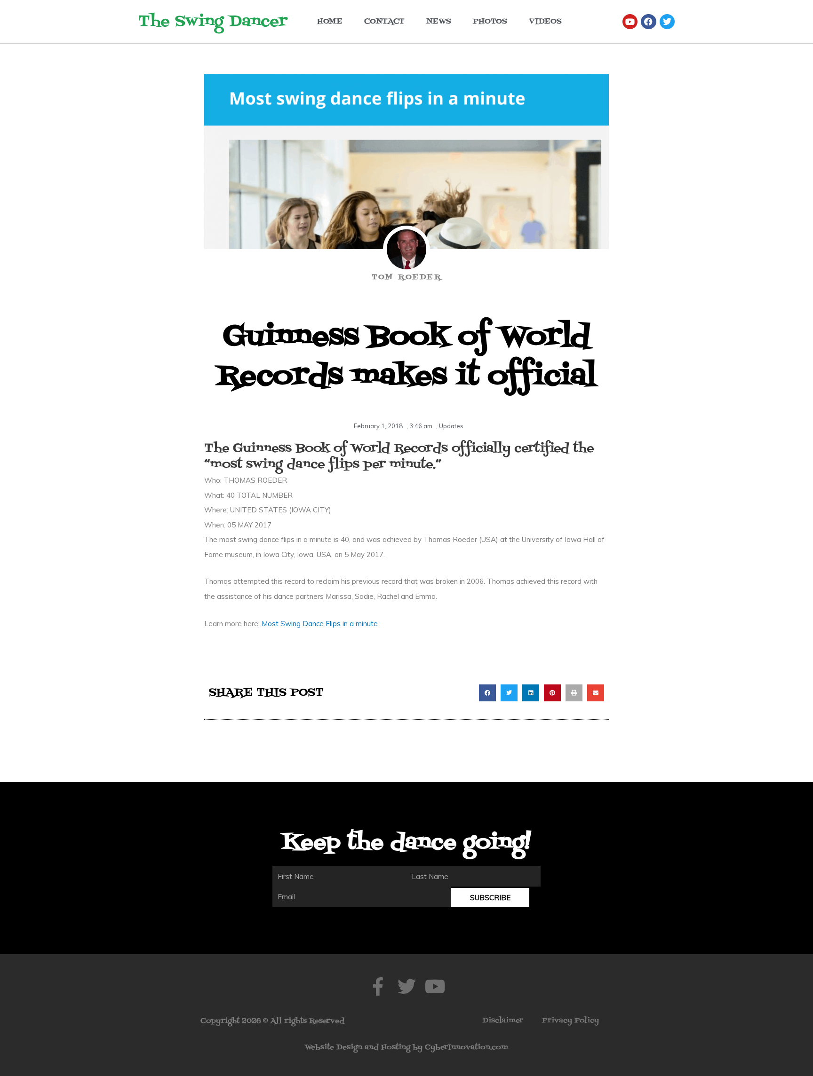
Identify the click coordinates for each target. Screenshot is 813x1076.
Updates (451, 426)
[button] (487, 692)
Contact (384, 21)
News (438, 21)
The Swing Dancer (212, 21)
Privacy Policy (570, 1020)
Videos (545, 21)
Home (330, 21)
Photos (490, 21)
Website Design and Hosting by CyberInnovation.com (406, 1047)
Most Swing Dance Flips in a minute (320, 623)
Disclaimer (502, 1020)
